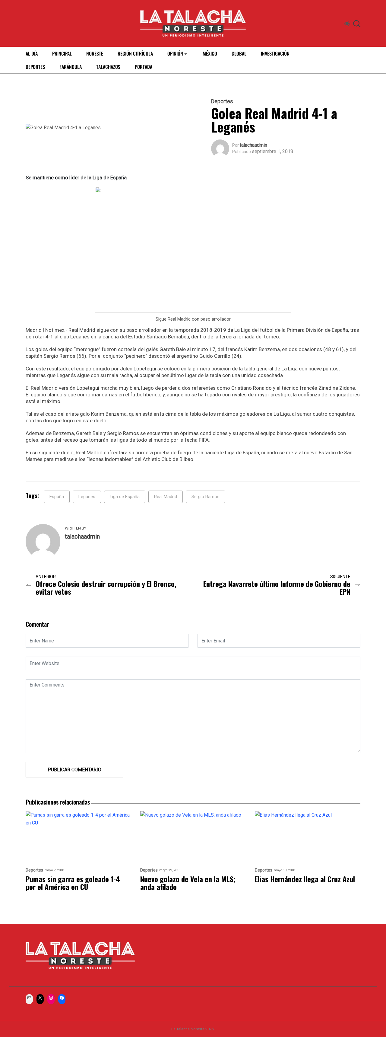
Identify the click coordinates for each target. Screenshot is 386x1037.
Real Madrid (165, 496)
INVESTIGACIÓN (275, 53)
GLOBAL (239, 53)
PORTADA (143, 66)
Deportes (222, 101)
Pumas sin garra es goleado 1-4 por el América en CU (73, 883)
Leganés (86, 496)
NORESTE (94, 53)
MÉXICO (210, 53)
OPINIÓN (175, 53)
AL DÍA (32, 53)
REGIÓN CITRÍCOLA (135, 53)
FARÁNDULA (70, 66)
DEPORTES (35, 66)
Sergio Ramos (205, 496)
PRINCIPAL (62, 53)
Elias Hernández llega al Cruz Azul (305, 879)
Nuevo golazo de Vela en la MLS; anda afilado (188, 883)
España (56, 496)
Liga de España (125, 496)
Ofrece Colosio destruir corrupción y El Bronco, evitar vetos (106, 587)
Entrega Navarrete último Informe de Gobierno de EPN (276, 587)
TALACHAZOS (108, 66)
